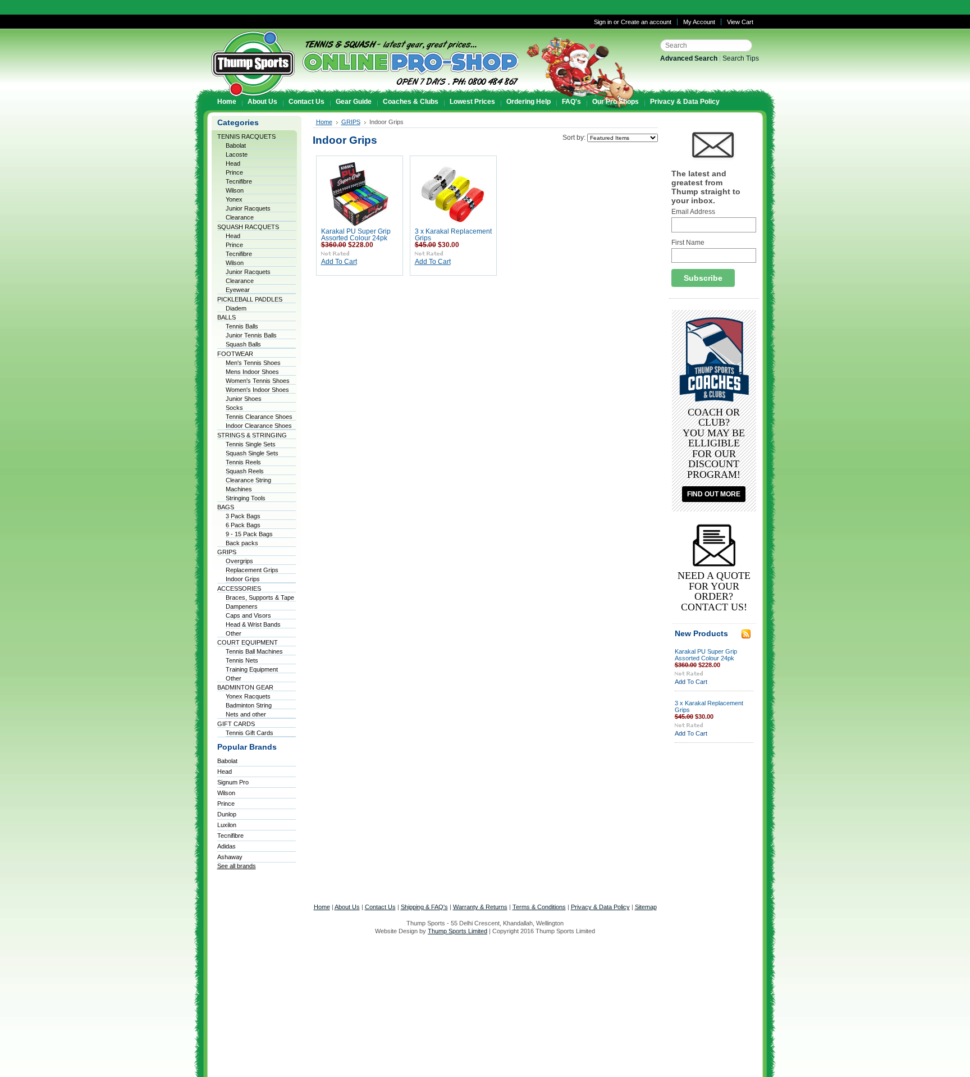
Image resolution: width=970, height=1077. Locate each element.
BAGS (225, 507)
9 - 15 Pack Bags (249, 534)
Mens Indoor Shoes (252, 371)
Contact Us (380, 906)
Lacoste (237, 154)
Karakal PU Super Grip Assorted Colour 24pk (356, 234)
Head (233, 163)
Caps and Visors (248, 615)
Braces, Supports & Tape (260, 597)
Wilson (235, 190)
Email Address (693, 212)
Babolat (236, 145)
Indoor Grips (243, 579)
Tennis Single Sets (251, 444)
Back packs (242, 543)
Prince (234, 172)
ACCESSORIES (239, 588)
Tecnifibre (239, 181)
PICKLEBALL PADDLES (249, 299)
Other (233, 633)
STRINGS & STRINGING (252, 435)
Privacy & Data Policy (600, 906)
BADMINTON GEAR (245, 687)
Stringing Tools (246, 498)
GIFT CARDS (236, 723)
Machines (239, 489)
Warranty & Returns (480, 906)
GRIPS (226, 552)
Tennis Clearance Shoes (259, 416)
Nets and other (246, 714)
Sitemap (646, 906)
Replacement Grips (252, 570)
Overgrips (239, 561)
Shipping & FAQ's (424, 906)
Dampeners (242, 606)
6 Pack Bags (243, 525)
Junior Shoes (244, 398)
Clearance (240, 217)
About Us (347, 906)
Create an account (646, 22)
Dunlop (226, 814)
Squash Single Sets (252, 453)
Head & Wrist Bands (253, 624)
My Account (699, 22)
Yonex (234, 199)
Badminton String (249, 705)
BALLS (226, 317)
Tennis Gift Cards (249, 732)
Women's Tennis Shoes (258, 380)
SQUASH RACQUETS (248, 226)
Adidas (226, 846)
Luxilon (226, 825)
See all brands (236, 865)
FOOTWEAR (235, 353)
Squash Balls (243, 344)
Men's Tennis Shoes (253, 362)
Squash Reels (245, 471)
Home (324, 121)
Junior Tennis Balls (251, 335)
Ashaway (229, 857)
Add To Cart (339, 261)
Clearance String (248, 480)
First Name (687, 243)
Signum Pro (233, 782)
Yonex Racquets (248, 696)
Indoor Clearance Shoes (259, 425)
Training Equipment (252, 669)
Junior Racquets (248, 208)
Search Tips (740, 58)
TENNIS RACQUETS (246, 136)
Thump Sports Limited (457, 931)
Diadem (236, 308)
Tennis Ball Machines (254, 651)
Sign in (603, 22)
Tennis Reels (243, 462)
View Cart (740, 22)
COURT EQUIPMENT (247, 642)
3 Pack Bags (243, 516)
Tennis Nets (242, 660)
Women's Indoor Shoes (257, 389)
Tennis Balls (242, 326)
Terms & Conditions (539, 906)
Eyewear (238, 289)
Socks (234, 407)
